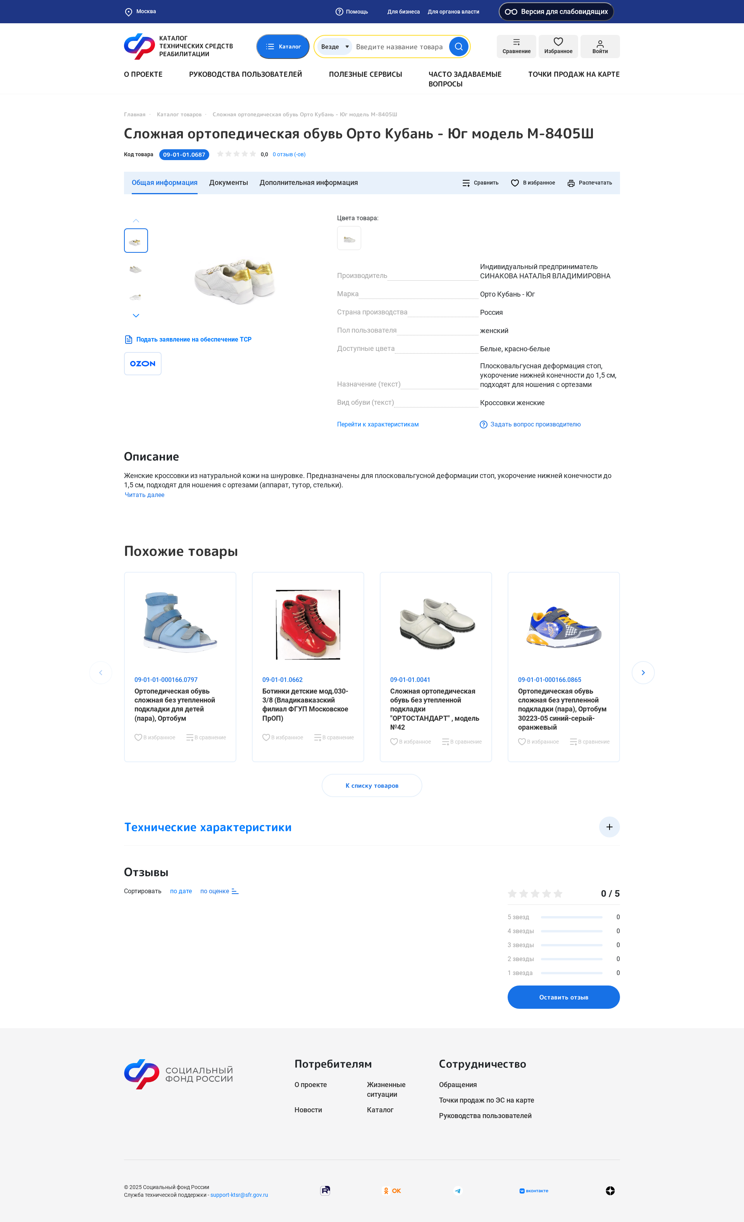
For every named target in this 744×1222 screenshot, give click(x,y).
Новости (308, 1110)
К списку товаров (372, 785)
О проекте (143, 74)
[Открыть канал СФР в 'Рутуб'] (325, 1190)
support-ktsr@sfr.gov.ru (239, 1195)
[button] (136, 315)
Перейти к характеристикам (378, 424)
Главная (135, 114)
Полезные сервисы (365, 74)
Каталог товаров (179, 114)
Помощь (357, 12)
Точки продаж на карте (574, 74)
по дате (181, 891)
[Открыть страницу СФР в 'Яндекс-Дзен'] (610, 1191)
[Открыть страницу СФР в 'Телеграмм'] (458, 1190)
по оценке (215, 891)
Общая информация (165, 182)
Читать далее (144, 495)
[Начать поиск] (458, 46)
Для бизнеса (404, 12)
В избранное (538, 183)
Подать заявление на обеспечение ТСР (193, 339)
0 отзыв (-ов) (289, 154)
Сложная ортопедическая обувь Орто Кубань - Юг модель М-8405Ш (359, 133)
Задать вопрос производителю (536, 424)
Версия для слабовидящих (564, 11)
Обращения (458, 1084)
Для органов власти (453, 12)
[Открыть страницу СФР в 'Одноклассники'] (391, 1190)
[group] (244, 266)
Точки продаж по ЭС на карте (486, 1100)
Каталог (380, 1110)
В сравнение (209, 737)
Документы (228, 182)
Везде (330, 46)
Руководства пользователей (245, 74)
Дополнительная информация (309, 182)
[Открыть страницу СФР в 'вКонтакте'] (534, 1191)
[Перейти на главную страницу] (178, 46)
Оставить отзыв (564, 997)
